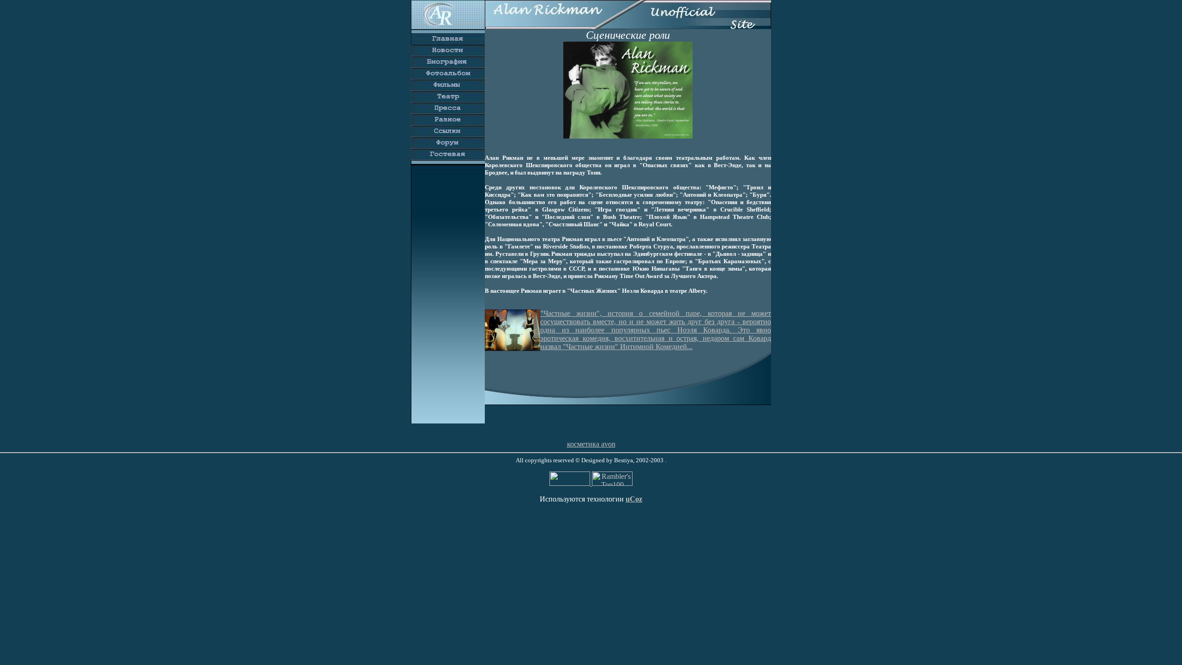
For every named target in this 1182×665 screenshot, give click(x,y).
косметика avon (591, 444)
